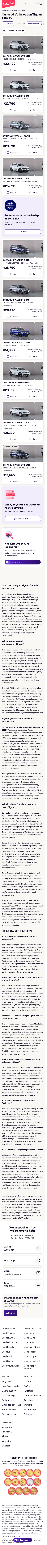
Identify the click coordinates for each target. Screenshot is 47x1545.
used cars (6, 1215)
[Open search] (26, 3)
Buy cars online (9, 1414)
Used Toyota (8, 1333)
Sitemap (28, 1414)
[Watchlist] (32, 3)
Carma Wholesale (33, 1395)
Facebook (7, 1432)
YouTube (6, 1441)
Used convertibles (33, 1361)
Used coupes (30, 1356)
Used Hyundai (8, 1338)
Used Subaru (8, 1361)
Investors (28, 1391)
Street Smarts (9, 1409)
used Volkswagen (32, 1207)
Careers (28, 1405)
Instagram (7, 1427)
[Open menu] (39, 3)
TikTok (5, 1436)
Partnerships (30, 1409)
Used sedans (30, 1352)
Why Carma (7, 1381)
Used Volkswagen (10, 1366)
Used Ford (7, 1356)
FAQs (27, 1386)
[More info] (41, 64)
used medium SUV (19, 914)
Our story (28, 1400)
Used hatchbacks (32, 1347)
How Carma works (10, 1386)
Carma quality (9, 1391)
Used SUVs (29, 1338)
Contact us (29, 1381)
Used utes (29, 1342)
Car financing (8, 1395)
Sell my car (7, 1400)
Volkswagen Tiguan (19, 10)
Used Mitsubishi (9, 1342)
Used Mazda (8, 1347)
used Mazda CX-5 (25, 666)
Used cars (5, 10)
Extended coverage (11, 1405)
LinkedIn (6, 1446)
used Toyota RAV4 (25, 909)
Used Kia (6, 1352)
